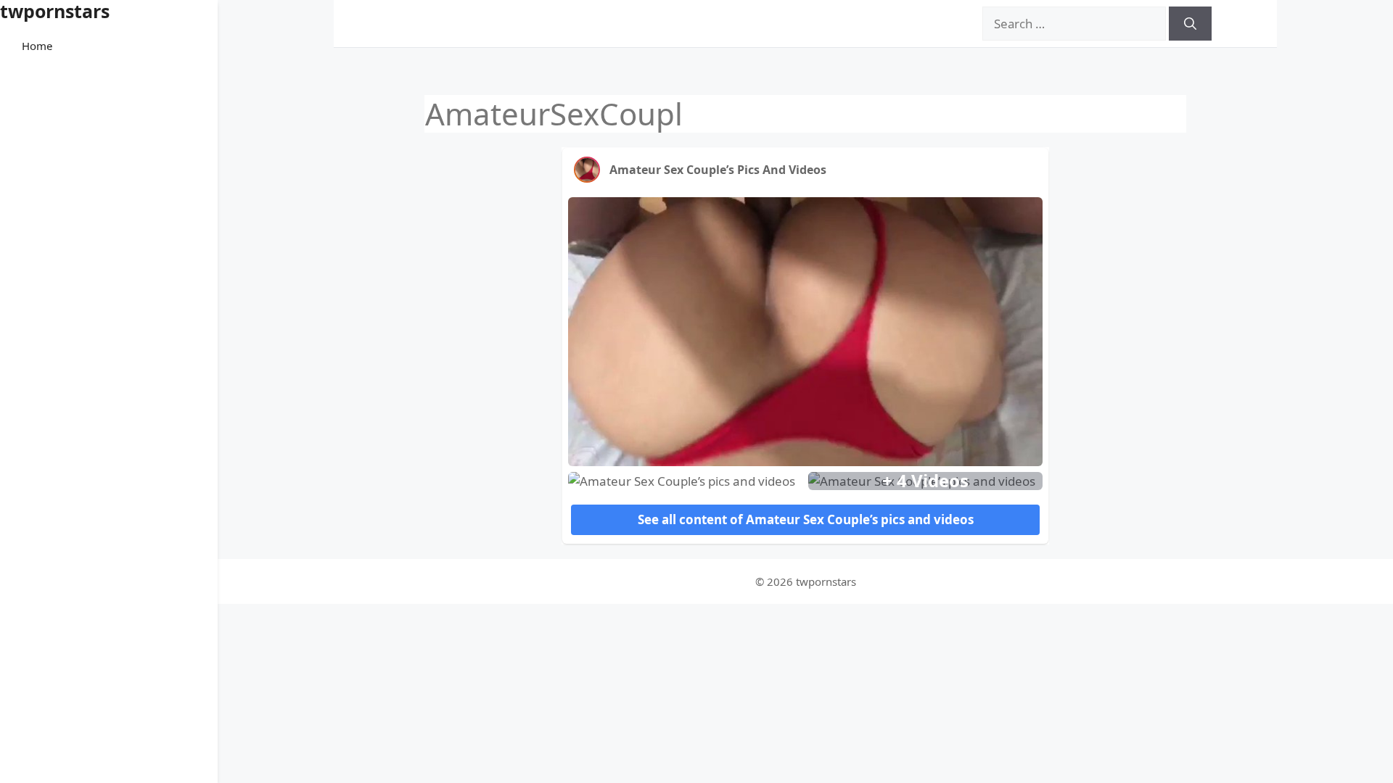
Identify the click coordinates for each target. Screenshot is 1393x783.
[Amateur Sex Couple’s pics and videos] (587, 170)
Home (37, 45)
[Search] (1190, 24)
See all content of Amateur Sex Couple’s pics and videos (806, 519)
